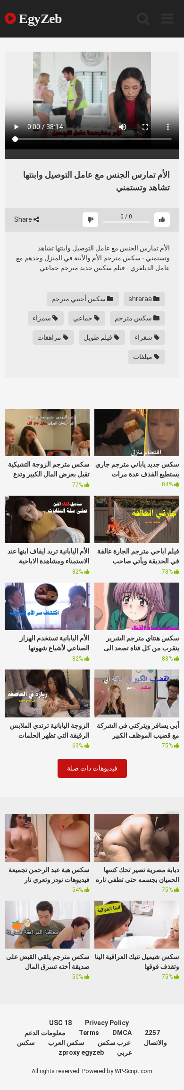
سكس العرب (66, 1042)
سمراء (42, 318)
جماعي (83, 318)
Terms (89, 1032)
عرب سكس (114, 1042)
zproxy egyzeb (81, 1052)
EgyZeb (39, 18)
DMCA (122, 1032)
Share (23, 219)
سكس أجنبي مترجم (79, 299)
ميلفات (143, 356)
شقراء (144, 337)
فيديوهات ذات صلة (92, 768)
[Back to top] (166, 1071)
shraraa (140, 299)
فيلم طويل (99, 337)
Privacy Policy (107, 1023)
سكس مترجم (134, 318)
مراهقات (50, 337)
